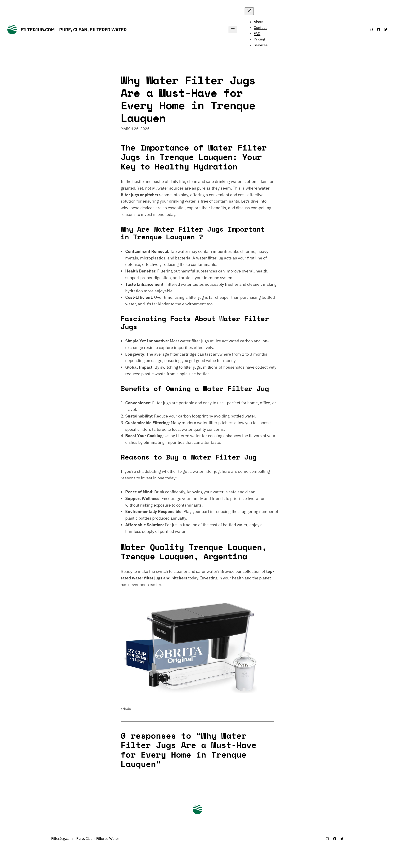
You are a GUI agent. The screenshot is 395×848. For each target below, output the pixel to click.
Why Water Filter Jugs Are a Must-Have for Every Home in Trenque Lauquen (188, 99)
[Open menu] (232, 29)
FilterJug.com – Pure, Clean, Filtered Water (74, 29)
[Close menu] (249, 11)
